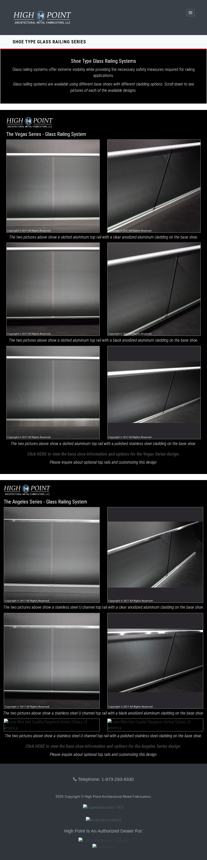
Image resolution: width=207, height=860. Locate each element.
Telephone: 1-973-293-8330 (105, 779)
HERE (42, 454)
